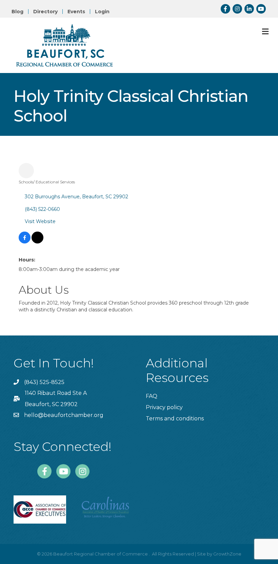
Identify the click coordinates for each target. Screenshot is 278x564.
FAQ (151, 396)
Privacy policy (164, 407)
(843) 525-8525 (44, 382)
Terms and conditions (175, 418)
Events (76, 11)
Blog (17, 11)
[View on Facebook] (25, 242)
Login (102, 11)
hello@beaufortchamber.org (63, 415)
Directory (45, 11)
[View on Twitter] (37, 242)
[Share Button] (26, 170)
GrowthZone (227, 554)
